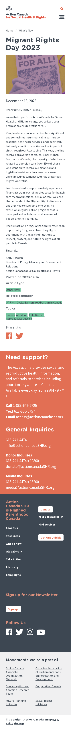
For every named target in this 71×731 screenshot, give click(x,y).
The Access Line (18, 367)
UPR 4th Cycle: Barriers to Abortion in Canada (34, 302)
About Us (12, 528)
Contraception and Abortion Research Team (17, 689)
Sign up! (13, 609)
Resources (13, 536)
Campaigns (13, 575)
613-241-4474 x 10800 (22, 460)
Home (9, 30)
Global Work (14, 551)
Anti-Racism (36, 315)
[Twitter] (19, 633)
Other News (13, 290)
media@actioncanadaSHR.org (30, 487)
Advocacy (12, 567)
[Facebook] (9, 633)
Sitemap (19, 723)
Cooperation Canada (48, 686)
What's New (26, 30)
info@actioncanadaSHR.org (28, 445)
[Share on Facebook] (9, 338)
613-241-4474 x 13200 (22, 481)
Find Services (47, 524)
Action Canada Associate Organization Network (15, 673)
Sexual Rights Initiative (44, 702)
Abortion (21, 315)
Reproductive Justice (19, 318)
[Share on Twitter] (19, 338)
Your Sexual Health (50, 516)
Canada (10, 315)
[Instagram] (30, 633)
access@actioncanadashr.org (40, 416)
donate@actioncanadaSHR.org (31, 466)
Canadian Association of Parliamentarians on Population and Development (49, 673)
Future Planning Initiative (16, 702)
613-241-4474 (16, 439)
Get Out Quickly (51, 537)
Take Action (13, 559)
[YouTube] (41, 634)
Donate (45, 509)
